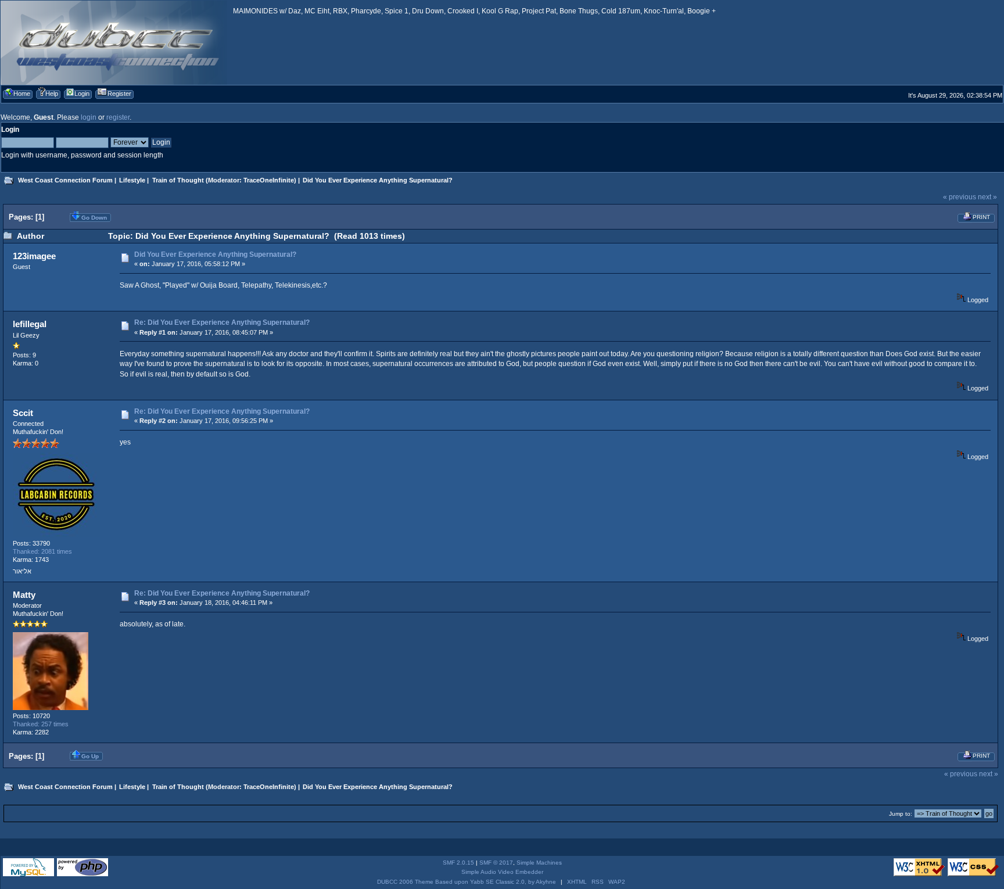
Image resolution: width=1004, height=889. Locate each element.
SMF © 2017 (496, 862)
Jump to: (900, 814)
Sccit (23, 413)
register (118, 117)
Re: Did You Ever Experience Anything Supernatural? (222, 322)
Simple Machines (539, 862)
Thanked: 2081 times (42, 551)
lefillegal (29, 324)
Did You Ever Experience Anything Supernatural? (215, 254)
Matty (24, 595)
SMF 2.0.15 (458, 862)
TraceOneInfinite (268, 180)
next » (987, 197)
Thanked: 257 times (41, 723)
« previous (959, 197)
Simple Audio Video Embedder (502, 872)
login (88, 117)
